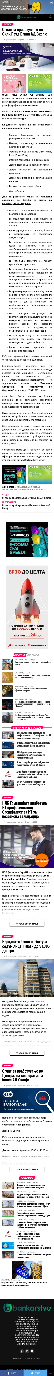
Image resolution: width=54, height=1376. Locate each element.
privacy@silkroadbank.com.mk (31, 460)
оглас (37, 487)
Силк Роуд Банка (36, 490)
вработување (25, 487)
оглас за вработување (14, 490)
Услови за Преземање (33, 1358)
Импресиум (17, 1358)
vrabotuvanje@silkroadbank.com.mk (27, 380)
